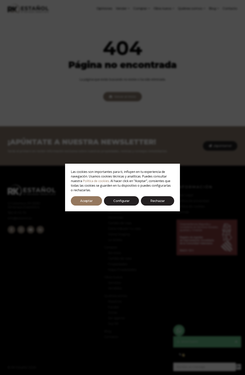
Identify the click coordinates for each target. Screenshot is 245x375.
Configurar (121, 201)
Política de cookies (96, 181)
